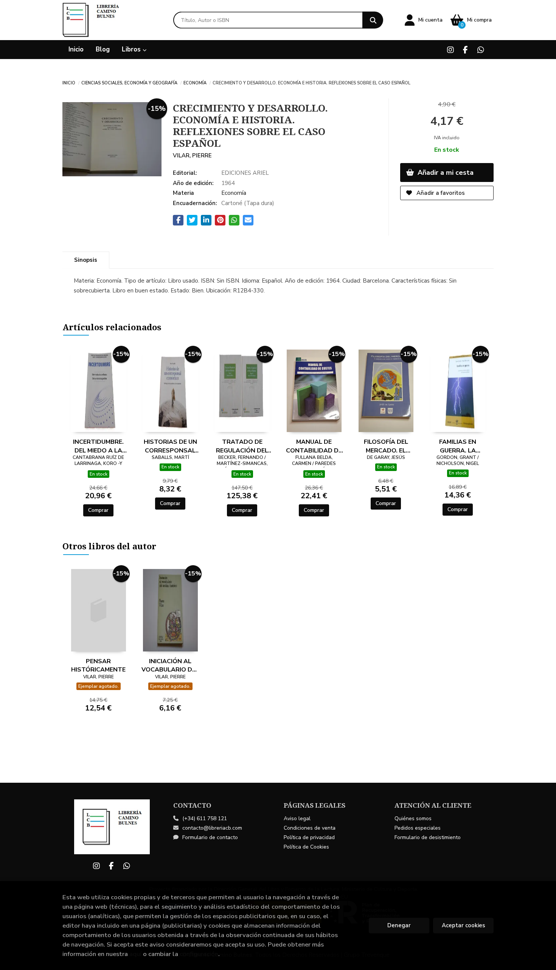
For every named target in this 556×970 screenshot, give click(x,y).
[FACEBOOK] (465, 50)
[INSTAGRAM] (450, 50)
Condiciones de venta (309, 828)
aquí (135, 954)
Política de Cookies (306, 846)
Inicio (68, 82)
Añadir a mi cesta (445, 172)
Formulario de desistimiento (427, 837)
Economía (195, 82)
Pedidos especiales (417, 828)
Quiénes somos (413, 818)
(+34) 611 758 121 (204, 818)
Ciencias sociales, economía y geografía (129, 82)
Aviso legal (297, 818)
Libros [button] (132, 49)
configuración (199, 954)
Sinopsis (85, 260)
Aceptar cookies (463, 925)
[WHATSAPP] (480, 50)
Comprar (98, 510)
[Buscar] (372, 20)
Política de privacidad (309, 837)
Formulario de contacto (210, 837)
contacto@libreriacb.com (212, 828)
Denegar (399, 925)
